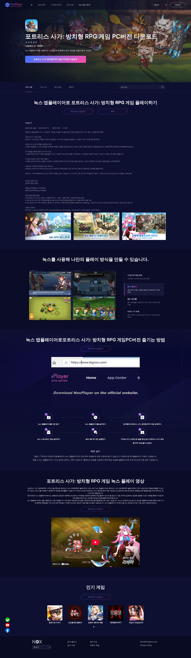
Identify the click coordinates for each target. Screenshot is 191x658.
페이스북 (93, 642)
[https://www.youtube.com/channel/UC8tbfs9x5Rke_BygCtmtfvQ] (7, 625)
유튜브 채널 (94, 645)
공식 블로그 (72, 642)
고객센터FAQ (56, 5)
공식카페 (70, 5)
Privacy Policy (146, 645)
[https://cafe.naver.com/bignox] (7, 620)
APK (113, 111)
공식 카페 (71, 645)
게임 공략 (41, 5)
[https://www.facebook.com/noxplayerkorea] (7, 630)
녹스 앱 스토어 (84, 5)
